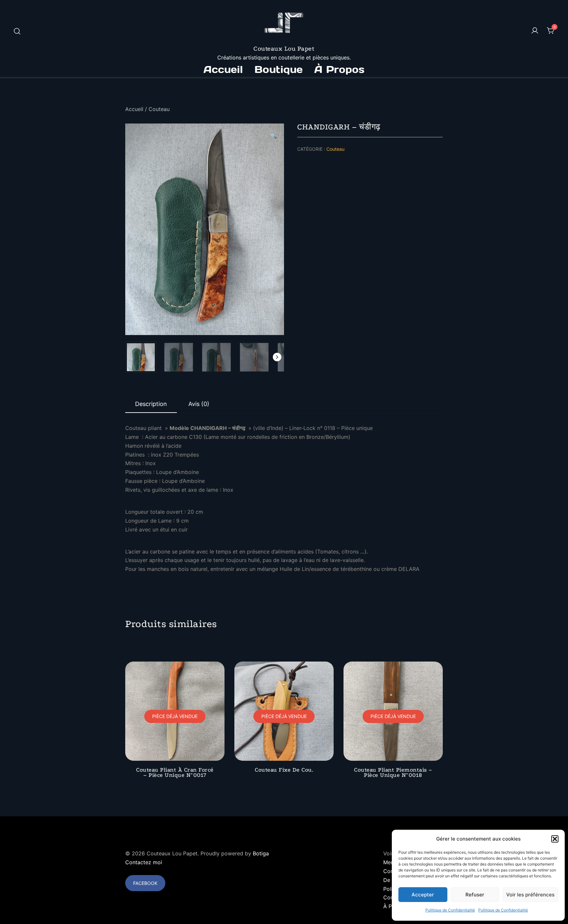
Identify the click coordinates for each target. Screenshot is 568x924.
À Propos (339, 69)
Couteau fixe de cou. (284, 770)
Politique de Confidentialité (450, 910)
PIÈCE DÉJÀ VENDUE (175, 716)
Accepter (423, 894)
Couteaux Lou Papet (283, 48)
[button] (555, 839)
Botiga (261, 853)
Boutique (278, 69)
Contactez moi (143, 862)
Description (151, 403)
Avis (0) (198, 403)
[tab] (151, 404)
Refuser (474, 894)
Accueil (223, 69)
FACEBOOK (145, 883)
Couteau (159, 109)
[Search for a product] (17, 31)
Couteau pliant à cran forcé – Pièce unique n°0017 (175, 772)
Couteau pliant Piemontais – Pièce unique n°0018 (393, 772)
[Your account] (535, 31)
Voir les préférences (530, 894)
